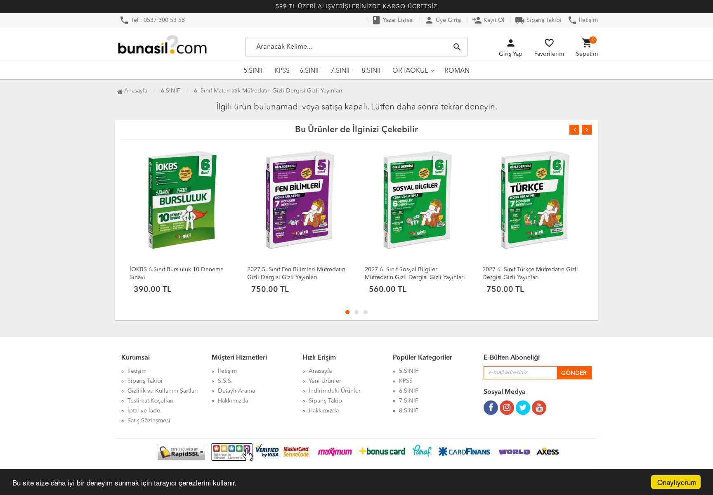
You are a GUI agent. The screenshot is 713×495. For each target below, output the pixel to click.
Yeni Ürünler (325, 381)
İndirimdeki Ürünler (335, 391)
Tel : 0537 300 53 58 (152, 20)
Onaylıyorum (676, 482)
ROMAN (457, 71)
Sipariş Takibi (538, 20)
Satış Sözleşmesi (148, 421)
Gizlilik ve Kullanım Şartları (162, 391)
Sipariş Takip (325, 401)
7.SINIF (341, 71)
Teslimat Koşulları (150, 401)
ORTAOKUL (410, 71)
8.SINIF (371, 71)
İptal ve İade (143, 411)
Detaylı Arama (236, 391)
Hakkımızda (233, 401)
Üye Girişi (443, 20)
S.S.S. (225, 381)
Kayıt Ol (488, 20)
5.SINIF (253, 71)
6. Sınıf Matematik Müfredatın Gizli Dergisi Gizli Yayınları (268, 91)
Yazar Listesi (392, 20)
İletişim (582, 20)
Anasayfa (135, 91)
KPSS (282, 71)
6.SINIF (310, 71)
